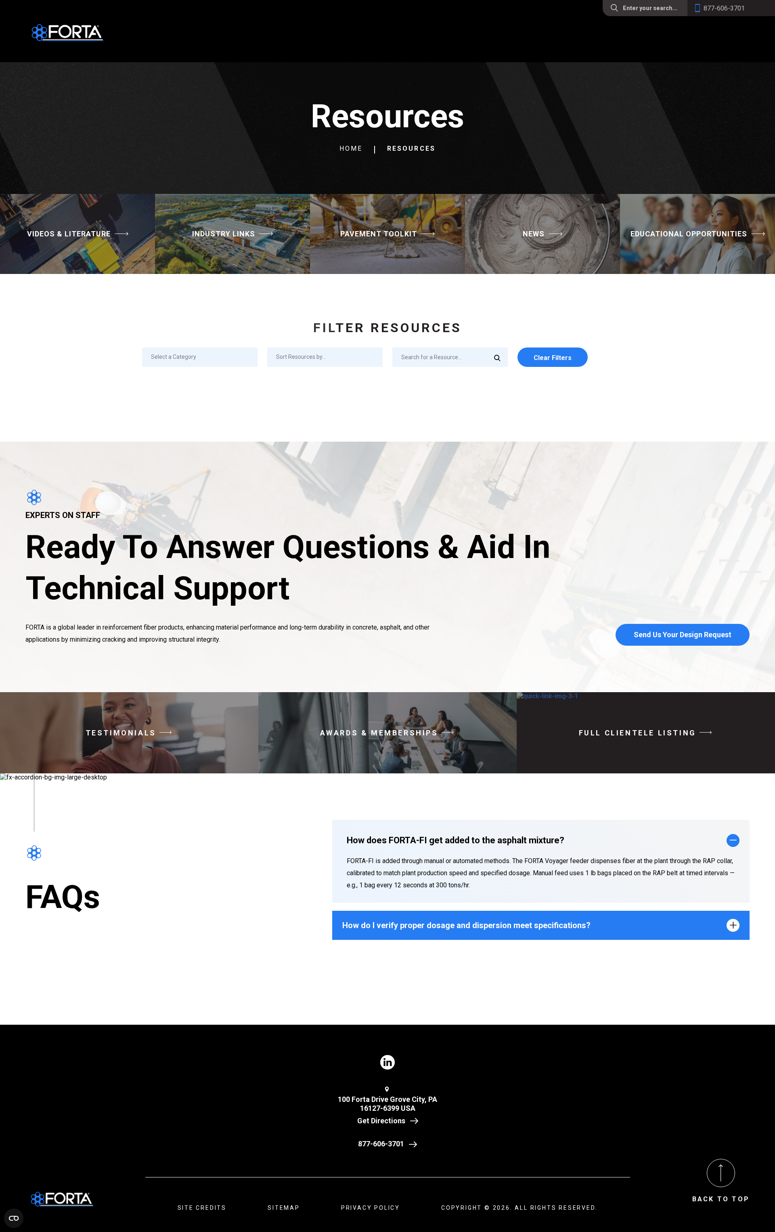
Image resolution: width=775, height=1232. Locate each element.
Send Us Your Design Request (682, 634)
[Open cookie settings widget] (13, 1218)
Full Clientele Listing (637, 733)
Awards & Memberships (379, 733)
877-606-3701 (381, 1143)
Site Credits (202, 1208)
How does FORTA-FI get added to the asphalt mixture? (455, 840)
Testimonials (121, 733)
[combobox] (200, 357)
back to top (721, 1199)
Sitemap (284, 1208)
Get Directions (381, 1120)
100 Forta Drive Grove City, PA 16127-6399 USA (387, 1104)
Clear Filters (553, 358)
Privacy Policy (370, 1208)
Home (351, 148)
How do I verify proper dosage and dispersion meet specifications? (466, 925)
